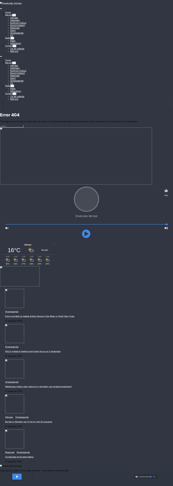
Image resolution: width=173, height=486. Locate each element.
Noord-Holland (17, 25)
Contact (9, 46)
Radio (7, 38)
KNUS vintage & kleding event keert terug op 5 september (33, 351)
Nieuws (8, 15)
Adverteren (15, 43)
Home (8, 12)
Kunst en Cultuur (18, 23)
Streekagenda (16, 33)
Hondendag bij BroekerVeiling (19, 457)
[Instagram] (6, 106)
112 (11, 35)
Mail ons (14, 51)
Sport (13, 30)
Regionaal (15, 28)
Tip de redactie (17, 48)
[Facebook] (6, 103)
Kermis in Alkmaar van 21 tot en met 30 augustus (28, 421)
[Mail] (6, 108)
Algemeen (15, 20)
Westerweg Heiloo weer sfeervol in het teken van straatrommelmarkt (38, 386)
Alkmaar (14, 17)
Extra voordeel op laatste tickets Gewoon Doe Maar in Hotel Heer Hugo (39, 316)
